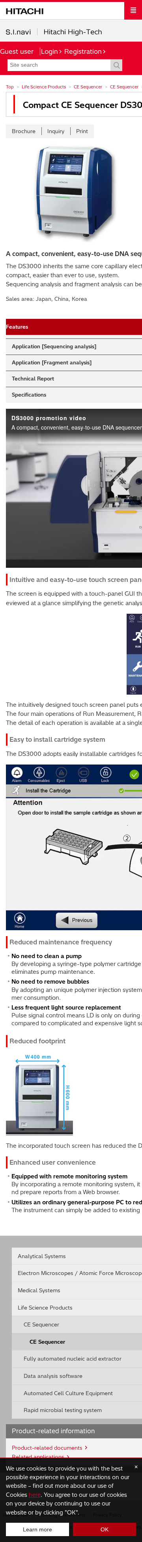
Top (10, 87)
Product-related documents (47, 1448)
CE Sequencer (88, 87)
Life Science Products (44, 87)
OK (104, 1529)
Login (49, 51)
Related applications (38, 1457)
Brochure (24, 131)
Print (82, 131)
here (35, 1494)
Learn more (37, 1529)
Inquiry (55, 131)
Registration (83, 51)
